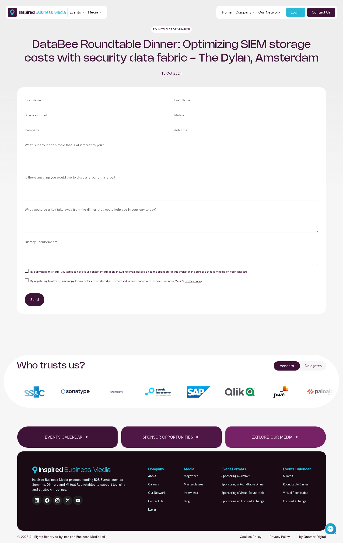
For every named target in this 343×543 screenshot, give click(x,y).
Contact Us (321, 12)
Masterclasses (193, 484)
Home (227, 12)
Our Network (269, 12)
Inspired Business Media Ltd (84, 537)
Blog (187, 501)
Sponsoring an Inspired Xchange (242, 501)
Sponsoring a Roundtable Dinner (243, 484)
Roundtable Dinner (295, 484)
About (152, 476)
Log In (296, 12)
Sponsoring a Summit (235, 476)
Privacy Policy (193, 281)
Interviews (191, 493)
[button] (77, 12)
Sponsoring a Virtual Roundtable (243, 493)
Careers (153, 484)
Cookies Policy (250, 537)
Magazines (191, 476)
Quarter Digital (315, 537)
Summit (288, 476)
